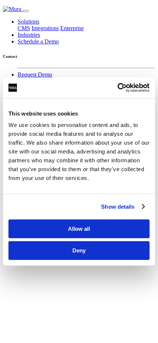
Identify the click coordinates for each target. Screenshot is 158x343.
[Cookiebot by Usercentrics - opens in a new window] (117, 87)
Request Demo (35, 74)
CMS (24, 28)
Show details (117, 207)
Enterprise (72, 28)
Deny (79, 250)
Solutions (28, 21)
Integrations (45, 28)
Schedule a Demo (38, 41)
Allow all (79, 229)
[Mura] (13, 9)
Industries (29, 35)
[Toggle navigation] (26, 11)
